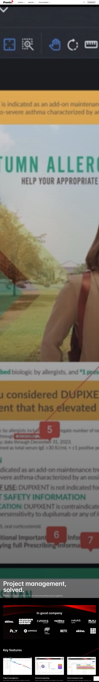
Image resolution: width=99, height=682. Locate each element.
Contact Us (91, 2)
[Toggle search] (84, 2)
